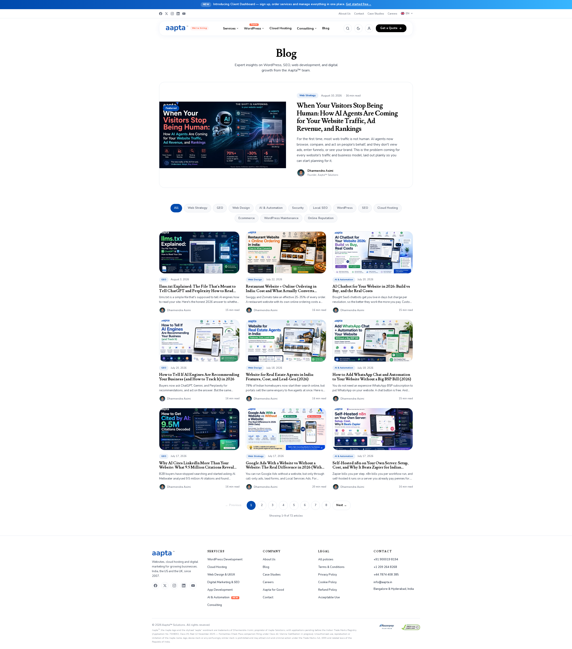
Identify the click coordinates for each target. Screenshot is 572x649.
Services (229, 28)
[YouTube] (183, 13)
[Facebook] (160, 13)
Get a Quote (388, 28)
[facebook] (155, 585)
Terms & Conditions (331, 567)
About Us (345, 13)
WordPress (252, 28)
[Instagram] (172, 13)
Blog (325, 28)
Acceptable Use (329, 597)
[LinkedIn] (178, 13)
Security (298, 208)
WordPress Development (224, 559)
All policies (325, 559)
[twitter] (164, 585)
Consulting (305, 28)
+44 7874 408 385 (386, 575)
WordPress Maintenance (281, 218)
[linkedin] (183, 585)
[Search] (348, 28)
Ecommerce (246, 218)
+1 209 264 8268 (385, 567)
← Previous (233, 505)
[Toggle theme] (358, 28)
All (176, 208)
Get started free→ (358, 4)
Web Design (241, 208)
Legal (324, 551)
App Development (220, 590)
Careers (392, 13)
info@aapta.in (383, 582)
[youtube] (193, 585)
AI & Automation (271, 208)
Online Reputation (321, 218)
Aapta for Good (273, 590)
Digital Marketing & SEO (223, 582)
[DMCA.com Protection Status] (411, 627)
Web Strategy (197, 208)
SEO (365, 208)
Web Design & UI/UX (221, 575)
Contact (359, 13)
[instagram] (174, 585)
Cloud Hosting (280, 28)
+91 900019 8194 (386, 559)
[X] (166, 13)
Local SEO (320, 208)
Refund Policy (327, 590)
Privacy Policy (327, 575)
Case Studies (376, 13)
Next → (341, 505)
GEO (220, 208)
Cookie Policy (327, 582)
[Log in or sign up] (369, 28)
